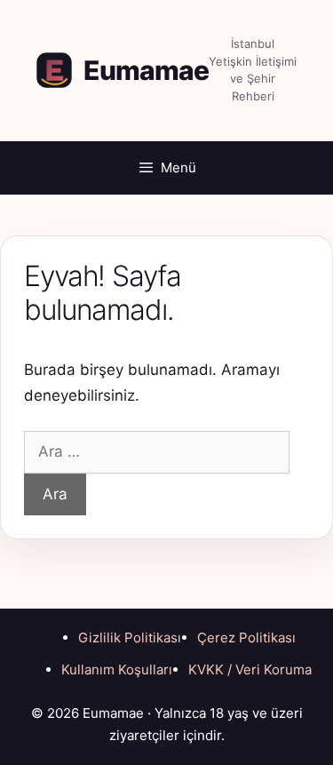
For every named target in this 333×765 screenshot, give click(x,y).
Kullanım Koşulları (116, 669)
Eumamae (146, 70)
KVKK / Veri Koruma (250, 669)
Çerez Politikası (246, 637)
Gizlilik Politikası (129, 637)
